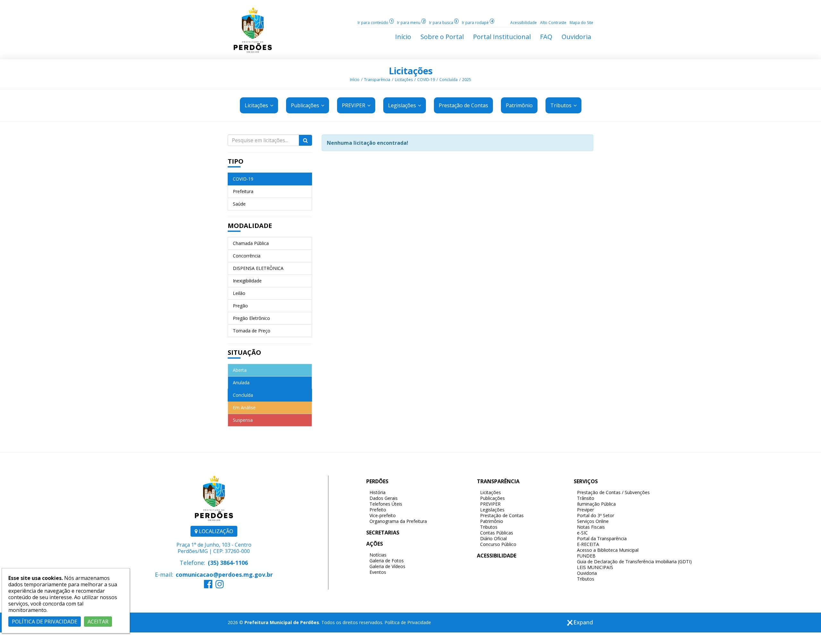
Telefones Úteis (385, 504)
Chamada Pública (251, 243)
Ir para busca (443, 22)
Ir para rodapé (477, 22)
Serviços (586, 481)
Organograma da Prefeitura (398, 521)
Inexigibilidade (247, 281)
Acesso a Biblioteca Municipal (608, 550)
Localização (215, 531)
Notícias (377, 555)
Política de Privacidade (408, 622)
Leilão (239, 293)
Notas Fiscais (591, 527)
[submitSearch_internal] (305, 140)
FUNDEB (586, 556)
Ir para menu (411, 22)
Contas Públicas (496, 533)
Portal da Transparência (602, 538)
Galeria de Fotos (386, 561)
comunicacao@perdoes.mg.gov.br (224, 574)
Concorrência (246, 256)
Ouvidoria (587, 573)
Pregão (240, 306)
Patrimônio (491, 521)
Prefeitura (243, 191)
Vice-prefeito (382, 515)
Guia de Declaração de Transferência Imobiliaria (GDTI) (634, 561)
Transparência (377, 79)
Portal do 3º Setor (595, 515)
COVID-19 (426, 79)
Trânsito (585, 498)
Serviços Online (593, 521)
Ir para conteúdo (375, 22)
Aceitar (98, 621)
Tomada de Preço (251, 331)
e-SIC (582, 533)
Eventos (377, 572)
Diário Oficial (493, 538)
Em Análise (244, 407)
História (377, 492)
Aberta (240, 370)
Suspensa (243, 420)
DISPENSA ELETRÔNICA (258, 268)
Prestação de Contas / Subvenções (613, 492)
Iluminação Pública (596, 504)
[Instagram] (220, 585)
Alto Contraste (553, 22)
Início (355, 79)
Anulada (241, 382)
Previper (585, 510)
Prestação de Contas (502, 515)
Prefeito (377, 510)
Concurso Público (498, 544)
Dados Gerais (383, 498)
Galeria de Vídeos (387, 566)
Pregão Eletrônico (251, 318)
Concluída (448, 79)
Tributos (561, 105)
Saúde (239, 204)
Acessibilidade (523, 22)
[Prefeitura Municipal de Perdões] (253, 29)
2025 (466, 79)
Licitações (411, 71)
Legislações (402, 105)
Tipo (235, 161)
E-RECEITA (588, 544)
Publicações (305, 105)
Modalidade (250, 225)
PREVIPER (354, 105)
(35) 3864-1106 (228, 562)
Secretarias (382, 532)
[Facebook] (208, 585)
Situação (244, 352)
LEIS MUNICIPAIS (595, 567)
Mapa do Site (581, 22)
